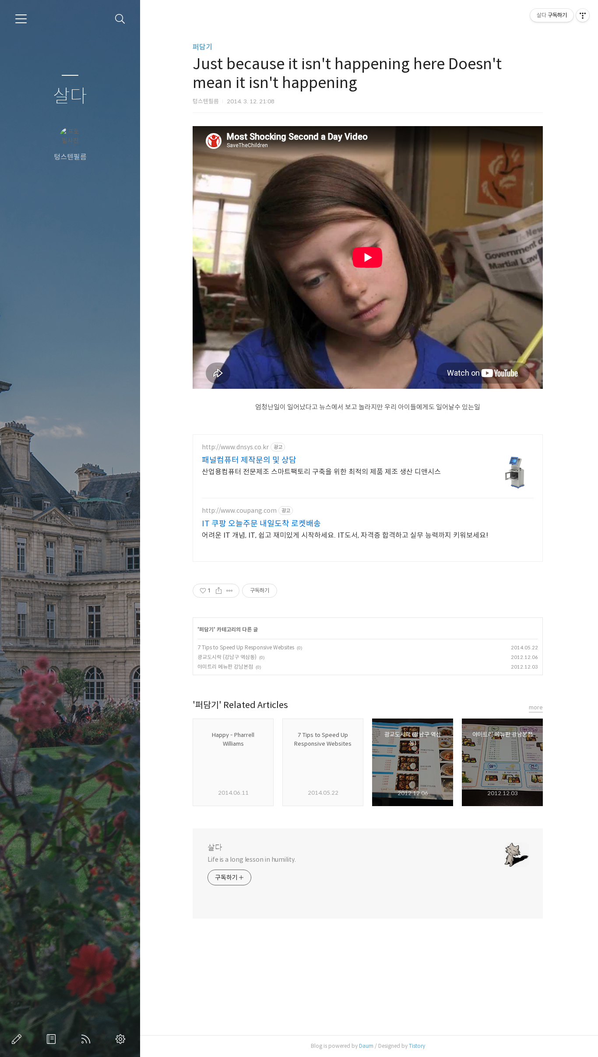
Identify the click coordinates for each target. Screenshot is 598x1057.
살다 (70, 96)
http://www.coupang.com (239, 510)
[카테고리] (21, 19)
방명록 (52, 1039)
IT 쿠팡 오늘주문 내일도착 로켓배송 (261, 523)
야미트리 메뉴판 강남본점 (225, 666)
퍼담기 (202, 47)
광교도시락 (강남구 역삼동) (227, 657)
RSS (87, 1039)
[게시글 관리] (229, 590)
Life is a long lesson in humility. (252, 859)
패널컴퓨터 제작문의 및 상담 (249, 460)
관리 (122, 1039)
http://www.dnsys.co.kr (235, 447)
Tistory (417, 1046)
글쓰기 (18, 1039)
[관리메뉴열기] (582, 15)
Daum (366, 1046)
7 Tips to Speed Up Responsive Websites (245, 647)
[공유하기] (218, 590)
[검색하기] (120, 19)
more (536, 707)
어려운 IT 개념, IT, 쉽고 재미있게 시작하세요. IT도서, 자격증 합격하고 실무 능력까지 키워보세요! (345, 535)
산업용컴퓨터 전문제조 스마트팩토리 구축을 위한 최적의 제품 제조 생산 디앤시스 (321, 471)
